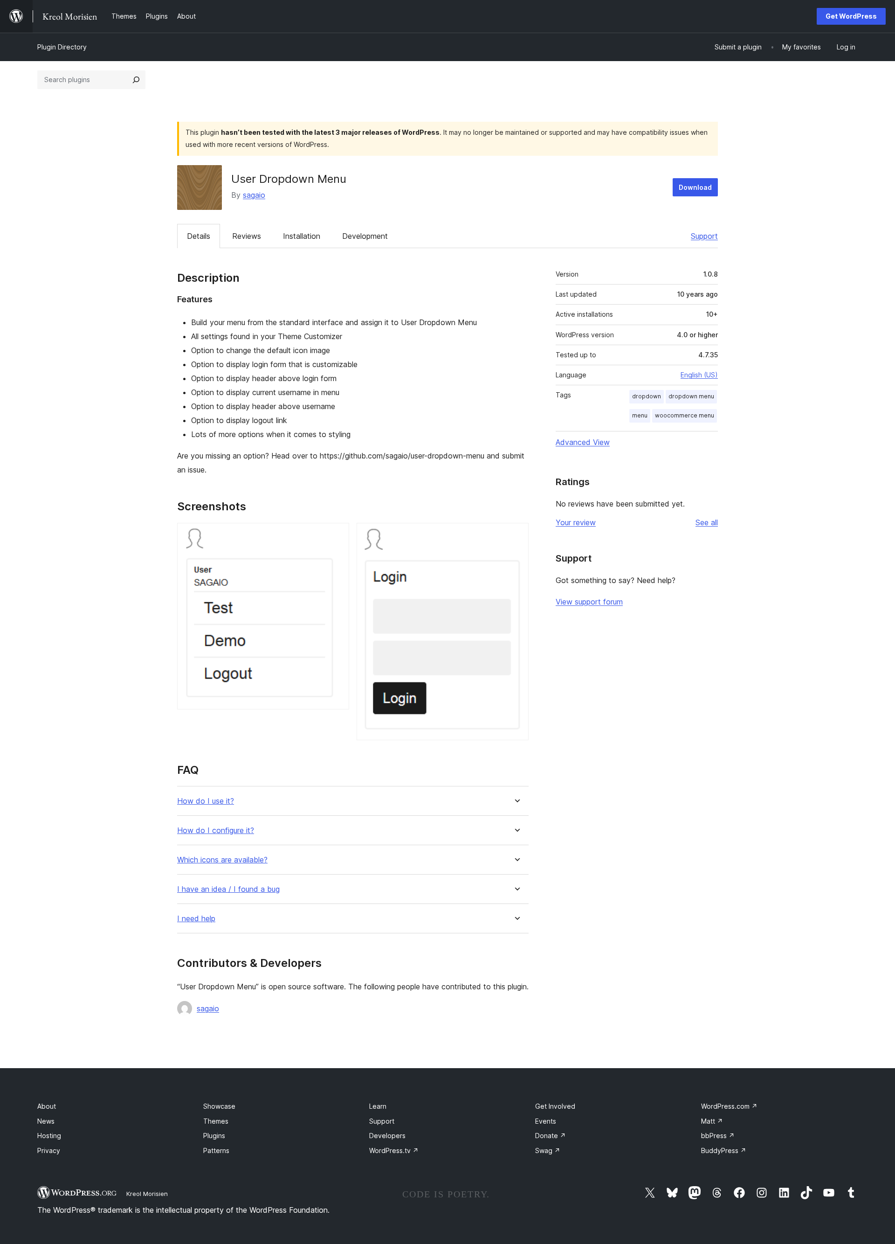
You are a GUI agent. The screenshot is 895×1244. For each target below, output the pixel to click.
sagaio (254, 195)
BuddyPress (723, 1150)
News (46, 1121)
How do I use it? (205, 801)
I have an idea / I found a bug (228, 889)
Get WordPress (851, 16)
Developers (387, 1136)
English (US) (699, 375)
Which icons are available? (222, 859)
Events (545, 1121)
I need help (196, 918)
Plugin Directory (62, 47)
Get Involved (555, 1106)
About (46, 1106)
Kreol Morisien (147, 1193)
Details (198, 236)
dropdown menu (691, 396)
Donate (550, 1136)
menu (639, 415)
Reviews (246, 236)
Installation (301, 236)
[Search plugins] (136, 79)
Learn (377, 1106)
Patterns (216, 1150)
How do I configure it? (215, 830)
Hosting (49, 1136)
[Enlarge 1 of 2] (336, 535)
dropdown (646, 396)
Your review (576, 522)
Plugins (214, 1136)
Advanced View (583, 442)
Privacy (48, 1150)
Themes (215, 1121)
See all (706, 522)
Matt (712, 1121)
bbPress (718, 1136)
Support (704, 236)
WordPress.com (729, 1106)
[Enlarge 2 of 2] (516, 535)
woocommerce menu (684, 415)
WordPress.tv (394, 1150)
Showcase (219, 1106)
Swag (547, 1150)
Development (365, 236)
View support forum (589, 601)
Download (695, 187)
